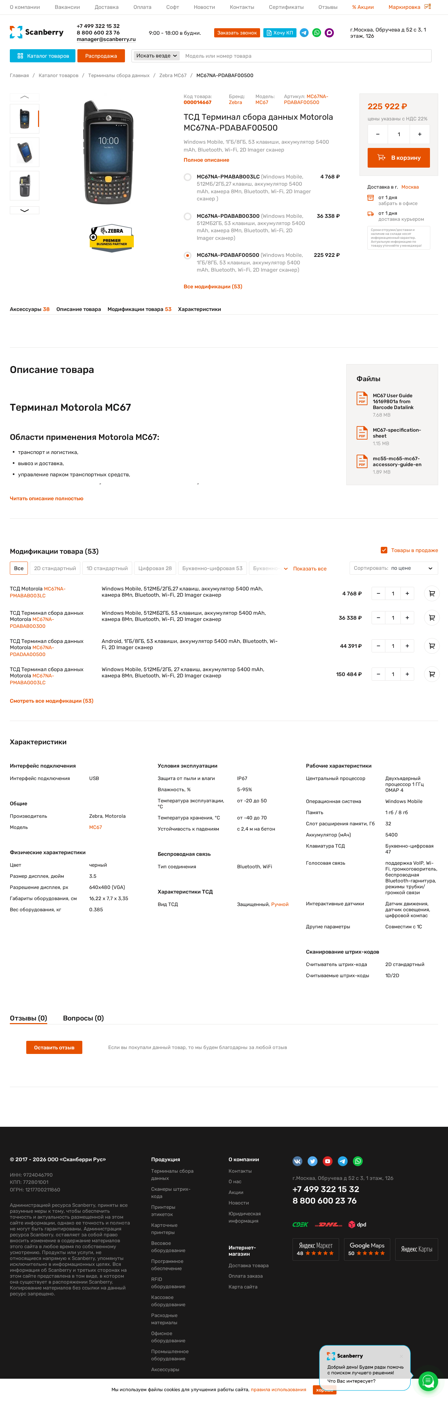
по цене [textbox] (382, 568)
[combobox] (394, 568)
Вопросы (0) (83, 1018)
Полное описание (206, 160)
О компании (25, 7)
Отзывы (327, 7)
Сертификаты (286, 7)
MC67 (261, 102)
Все (19, 568)
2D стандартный (55, 568)
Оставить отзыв (54, 1047)
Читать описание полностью (46, 499)
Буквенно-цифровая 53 (212, 568)
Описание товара (78, 309)
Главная (19, 75)
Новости (204, 7)
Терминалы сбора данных (119, 75)
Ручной (280, 904)
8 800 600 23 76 (98, 33)
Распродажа (101, 56)
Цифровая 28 (155, 568)
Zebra (235, 102)
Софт (172, 7)
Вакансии (67, 7)
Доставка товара (249, 1265)
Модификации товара (140, 309)
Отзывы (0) (28, 1018)
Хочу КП (283, 33)
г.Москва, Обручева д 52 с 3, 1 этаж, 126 (388, 33)
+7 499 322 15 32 (98, 26)
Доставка (107, 7)
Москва (410, 187)
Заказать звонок (237, 33)
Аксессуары (30, 309)
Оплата (142, 7)
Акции (236, 1192)
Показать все (310, 569)
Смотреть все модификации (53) (51, 701)
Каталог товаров (58, 75)
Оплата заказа (246, 1276)
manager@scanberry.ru (106, 39)
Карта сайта (243, 1287)
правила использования (278, 1389)
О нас (235, 1182)
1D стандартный (107, 568)
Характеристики (199, 309)
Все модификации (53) (213, 286)
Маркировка (405, 7)
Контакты (242, 7)
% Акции (363, 7)
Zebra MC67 (173, 75)
